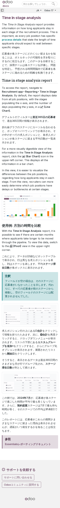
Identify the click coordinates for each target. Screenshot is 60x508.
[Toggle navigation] (2, 10)
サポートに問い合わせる (18, 477)
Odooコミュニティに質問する (21, 484)
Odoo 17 (49, 10)
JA (38, 10)
